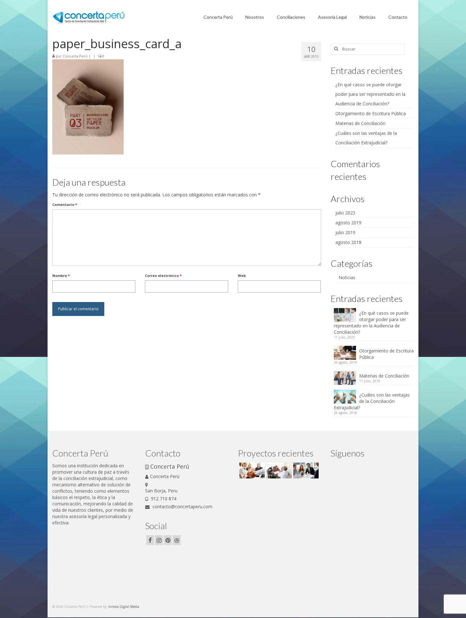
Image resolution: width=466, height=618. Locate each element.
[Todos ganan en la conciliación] (305, 470)
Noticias (347, 277)
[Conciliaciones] (251, 470)
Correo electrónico (163, 275)
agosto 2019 (348, 223)
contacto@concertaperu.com (181, 506)
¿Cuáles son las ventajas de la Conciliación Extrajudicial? (372, 401)
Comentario (64, 204)
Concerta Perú (75, 56)
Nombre (61, 275)
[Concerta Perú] (278, 470)
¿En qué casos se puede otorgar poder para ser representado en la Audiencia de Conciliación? (370, 94)
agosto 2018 (348, 242)
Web (242, 275)
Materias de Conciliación (360, 123)
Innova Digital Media (123, 606)
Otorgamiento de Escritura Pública (370, 113)
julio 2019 (345, 232)
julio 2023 (345, 213)
